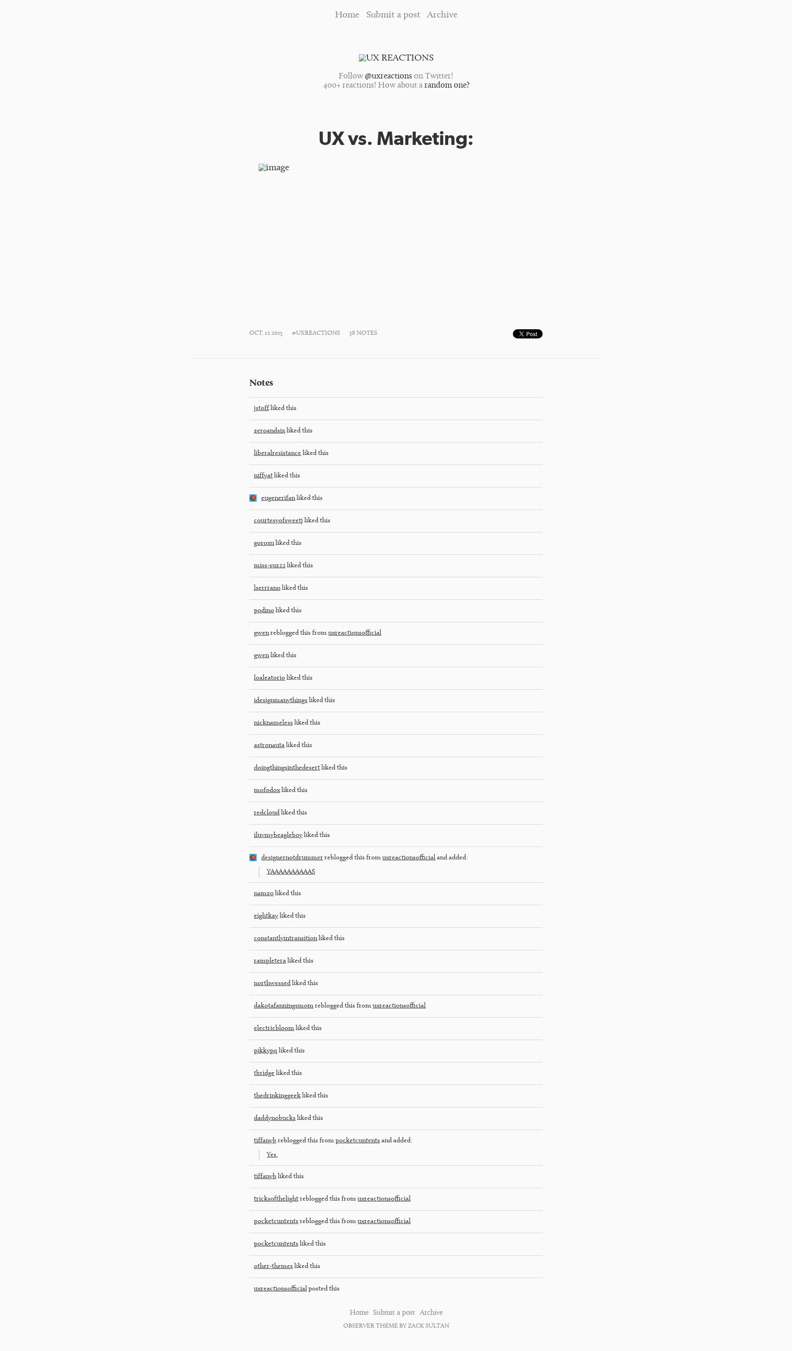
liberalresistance (277, 453)
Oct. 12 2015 (266, 333)
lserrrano (267, 588)
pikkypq (265, 1051)
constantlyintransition (285, 938)
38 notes (363, 333)
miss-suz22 (270, 566)
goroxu (264, 543)
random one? (446, 85)
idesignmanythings (281, 700)
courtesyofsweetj (278, 521)
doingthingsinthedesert (287, 768)
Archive (442, 15)
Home (347, 15)
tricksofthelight (276, 1199)
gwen (261, 633)
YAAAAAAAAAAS (291, 872)
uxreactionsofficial (354, 633)
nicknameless (273, 723)
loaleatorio (269, 678)
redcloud (267, 813)
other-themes (273, 1266)
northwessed (272, 983)
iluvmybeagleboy (278, 835)
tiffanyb (265, 1141)
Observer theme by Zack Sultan (396, 1326)
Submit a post (393, 15)
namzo (264, 894)
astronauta (269, 745)
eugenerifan (278, 498)
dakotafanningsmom (284, 1006)
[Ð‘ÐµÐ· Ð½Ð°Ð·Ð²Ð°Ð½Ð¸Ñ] (253, 500)
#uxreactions (316, 333)
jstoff (261, 408)
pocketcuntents (358, 1141)
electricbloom (274, 1028)
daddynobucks (275, 1118)
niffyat (263, 476)
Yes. (272, 1155)
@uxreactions (388, 76)
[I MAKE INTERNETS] (253, 860)
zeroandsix (269, 431)
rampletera (270, 961)
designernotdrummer (292, 858)
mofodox (267, 790)
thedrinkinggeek (277, 1096)
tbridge (264, 1073)
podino (264, 611)
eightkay (266, 916)
